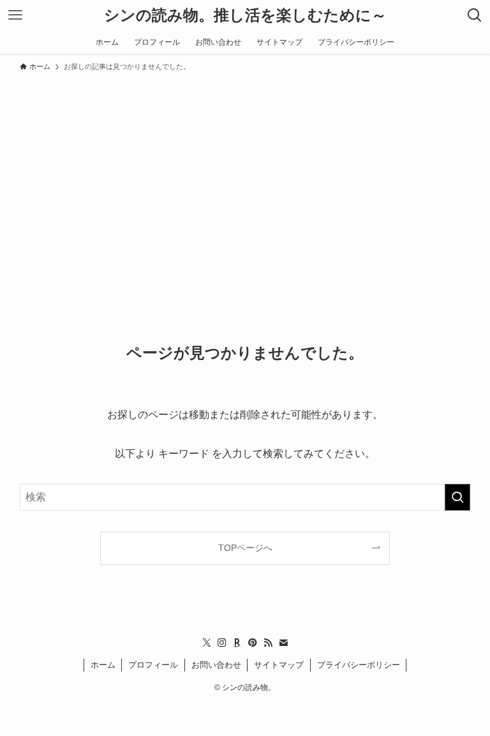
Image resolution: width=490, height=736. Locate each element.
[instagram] (222, 643)
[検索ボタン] (474, 15)
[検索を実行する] (457, 497)
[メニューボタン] (15, 15)
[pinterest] (252, 643)
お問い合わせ (216, 665)
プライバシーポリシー (358, 665)
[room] (237, 643)
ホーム (103, 665)
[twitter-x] (206, 643)
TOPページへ (245, 548)
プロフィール (153, 665)
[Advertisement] (245, 173)
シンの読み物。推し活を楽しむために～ (245, 15)
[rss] (268, 643)
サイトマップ (279, 665)
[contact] (283, 643)
